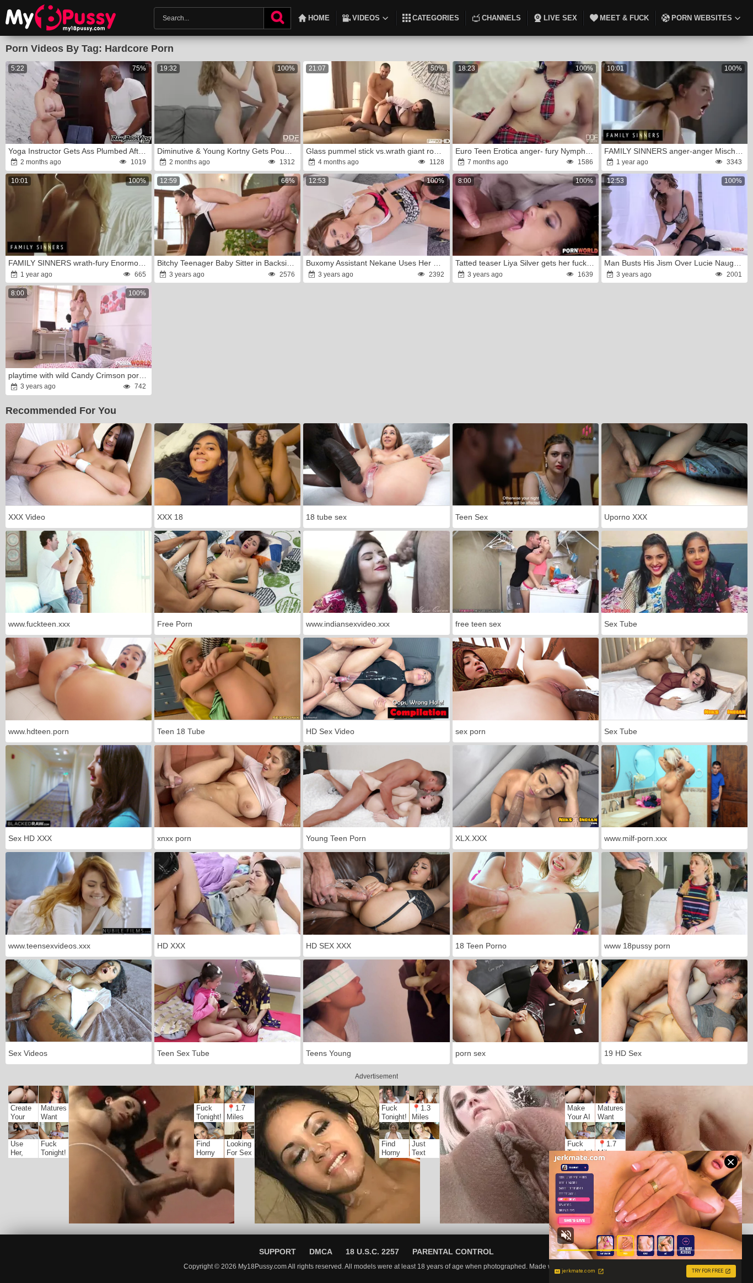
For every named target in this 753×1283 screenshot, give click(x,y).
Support (277, 1251)
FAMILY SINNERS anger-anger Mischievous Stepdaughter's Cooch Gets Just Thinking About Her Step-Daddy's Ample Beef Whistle (675, 151)
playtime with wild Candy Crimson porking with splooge (79, 375)
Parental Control (453, 1251)
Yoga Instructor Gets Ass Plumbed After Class (79, 151)
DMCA (320, 1251)
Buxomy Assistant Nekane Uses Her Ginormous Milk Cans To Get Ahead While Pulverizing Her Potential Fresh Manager (377, 262)
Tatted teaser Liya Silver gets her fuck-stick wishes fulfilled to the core (526, 262)
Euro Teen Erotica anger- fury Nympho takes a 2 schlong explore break (526, 151)
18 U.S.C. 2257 (372, 1251)
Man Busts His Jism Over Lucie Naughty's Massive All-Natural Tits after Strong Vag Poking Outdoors (675, 262)
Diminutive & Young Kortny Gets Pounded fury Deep (228, 151)
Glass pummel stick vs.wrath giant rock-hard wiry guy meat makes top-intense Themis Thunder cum (377, 151)
